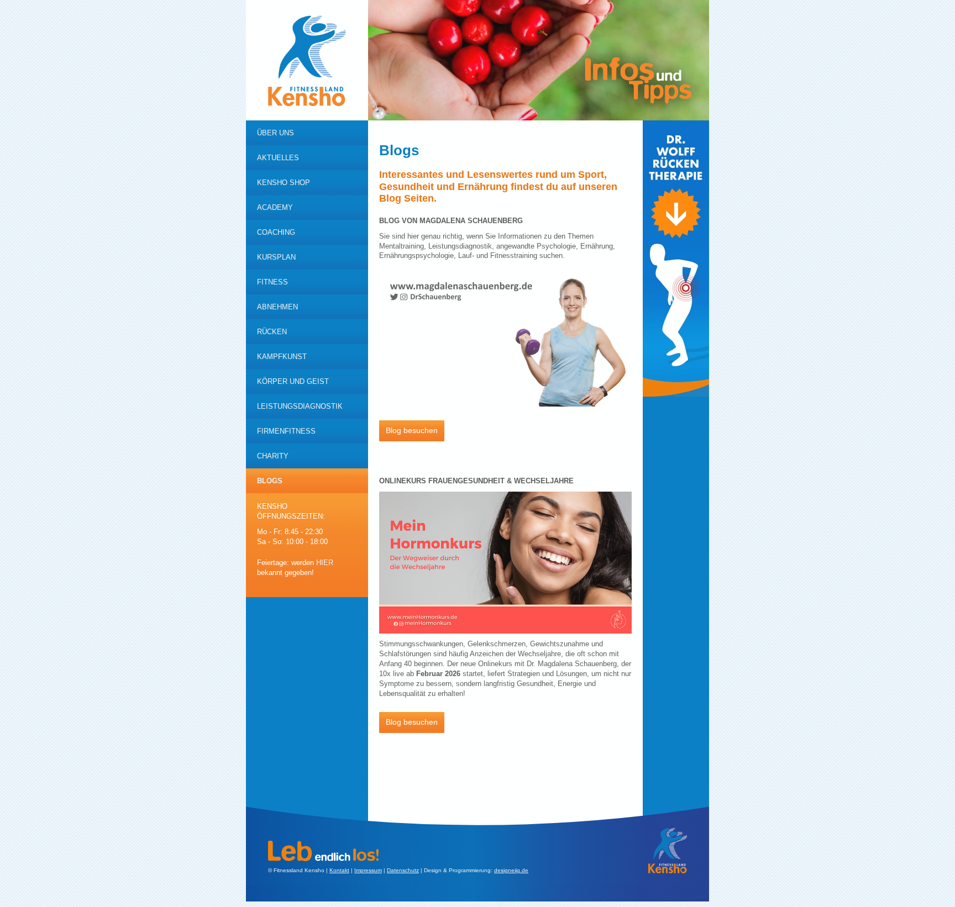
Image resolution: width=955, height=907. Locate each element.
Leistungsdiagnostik (300, 406)
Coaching (276, 232)
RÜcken (272, 332)
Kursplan (276, 257)
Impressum (368, 870)
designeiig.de (511, 870)
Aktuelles (278, 158)
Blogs (269, 481)
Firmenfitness (286, 431)
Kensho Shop (283, 182)
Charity (272, 456)
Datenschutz (403, 870)
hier (324, 562)
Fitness (272, 282)
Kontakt (339, 870)
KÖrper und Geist (293, 381)
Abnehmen (277, 307)
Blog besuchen (412, 430)
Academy (275, 207)
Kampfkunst (282, 356)
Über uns (275, 133)
